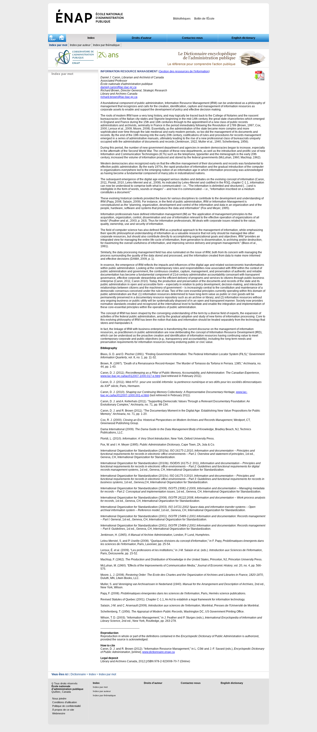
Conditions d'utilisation (64, 702)
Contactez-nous (192, 38)
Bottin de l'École (204, 18)
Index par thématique (106, 45)
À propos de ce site (63, 709)
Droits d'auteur (142, 38)
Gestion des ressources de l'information (184, 71)
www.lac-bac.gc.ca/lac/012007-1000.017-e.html (130, 376)
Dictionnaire (78, 674)
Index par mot (58, 45)
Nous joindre (59, 698)
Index (91, 38)
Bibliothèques (182, 18)
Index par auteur (80, 45)
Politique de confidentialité (66, 706)
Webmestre (58, 713)
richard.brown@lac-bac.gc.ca (118, 97)
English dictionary (243, 38)
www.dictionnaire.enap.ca (158, 652)
